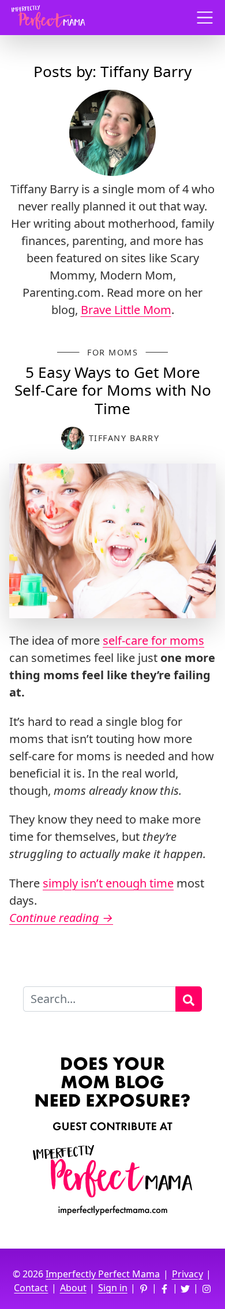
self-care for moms (153, 640)
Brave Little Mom (126, 309)
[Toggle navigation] (205, 17)
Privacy (187, 1274)
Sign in (112, 1287)
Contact (31, 1287)
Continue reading (61, 917)
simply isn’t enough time (108, 883)
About (73, 1287)
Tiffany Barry (124, 437)
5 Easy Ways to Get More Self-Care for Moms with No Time (112, 390)
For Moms (112, 352)
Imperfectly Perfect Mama (103, 1274)
